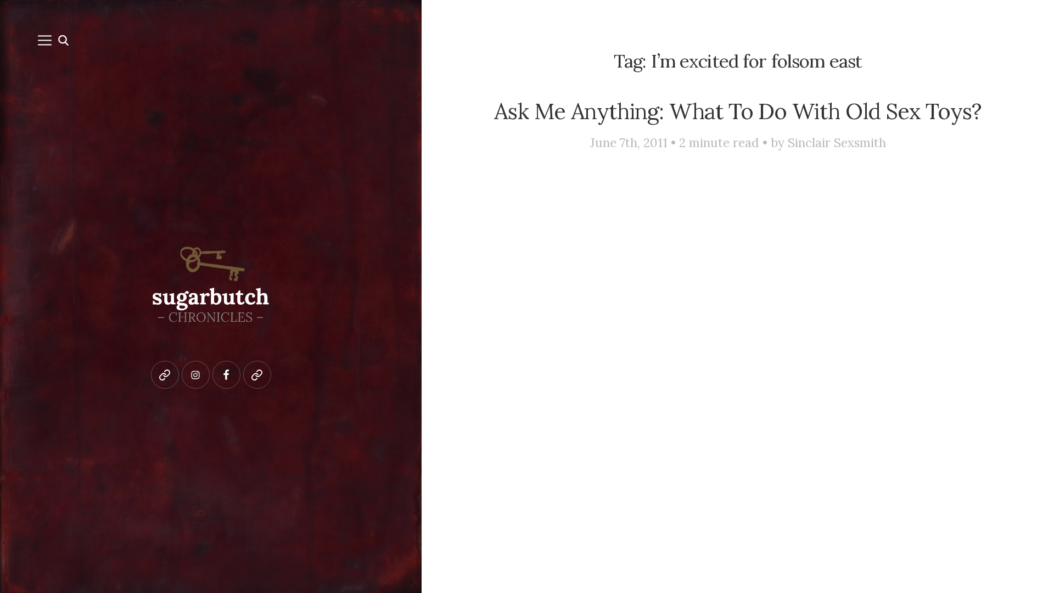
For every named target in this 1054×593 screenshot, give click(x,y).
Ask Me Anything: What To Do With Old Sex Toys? (738, 111)
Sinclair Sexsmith (837, 142)
